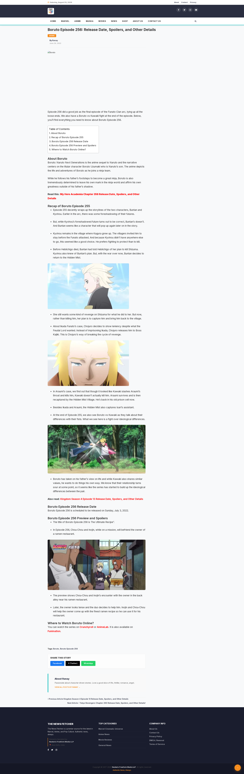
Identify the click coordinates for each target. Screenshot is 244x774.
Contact (184, 2)
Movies (102, 21)
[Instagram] (190, 10)
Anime (77, 21)
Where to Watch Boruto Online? (69, 149)
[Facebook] (178, 10)
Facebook (57, 663)
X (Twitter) (72, 663)
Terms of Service (157, 744)
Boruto (56, 649)
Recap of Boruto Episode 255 (67, 137)
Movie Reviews (105, 740)
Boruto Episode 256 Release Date (70, 141)
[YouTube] (196, 10)
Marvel (65, 21)
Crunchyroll (86, 627)
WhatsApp (88, 663)
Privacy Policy (155, 736)
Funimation (54, 631)
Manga (90, 21)
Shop (125, 21)
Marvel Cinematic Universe (110, 729)
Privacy (193, 2)
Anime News (104, 734)
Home (53, 21)
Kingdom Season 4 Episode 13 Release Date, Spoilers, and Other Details (101, 499)
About (176, 2)
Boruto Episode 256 (69, 649)
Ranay (55, 40)
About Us (138, 21)
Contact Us (154, 21)
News (114, 21)
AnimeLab (102, 627)
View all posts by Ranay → (67, 687)
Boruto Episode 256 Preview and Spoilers (73, 145)
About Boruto (58, 133)
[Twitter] (184, 10)
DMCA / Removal (156, 740)
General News (104, 745)
